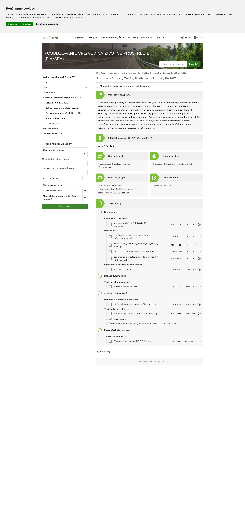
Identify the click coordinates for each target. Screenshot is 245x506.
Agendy (79, 37)
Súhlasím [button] (12, 24)
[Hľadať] (84, 154)
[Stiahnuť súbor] (199, 224)
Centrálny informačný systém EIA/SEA (62, 97)
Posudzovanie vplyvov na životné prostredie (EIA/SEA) (96, 55)
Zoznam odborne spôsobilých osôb (63, 113)
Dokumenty (132, 37)
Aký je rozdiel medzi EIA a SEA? (59, 77)
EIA (45, 82)
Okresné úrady (50, 128)
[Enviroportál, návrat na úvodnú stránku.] (50, 37)
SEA (45, 87)
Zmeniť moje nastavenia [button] (46, 24)
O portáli (159, 37)
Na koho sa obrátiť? (53, 133)
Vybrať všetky (103, 351)
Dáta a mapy (146, 37)
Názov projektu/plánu (53, 150)
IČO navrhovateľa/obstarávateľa (58, 168)
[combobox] (65, 163)
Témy (91, 37)
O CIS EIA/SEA (53, 123)
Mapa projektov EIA (56, 118)
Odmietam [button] (26, 24)
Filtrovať (66, 206)
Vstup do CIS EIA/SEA (57, 103)
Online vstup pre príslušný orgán (62, 108)
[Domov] (97, 73)
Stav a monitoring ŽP (110, 37)
